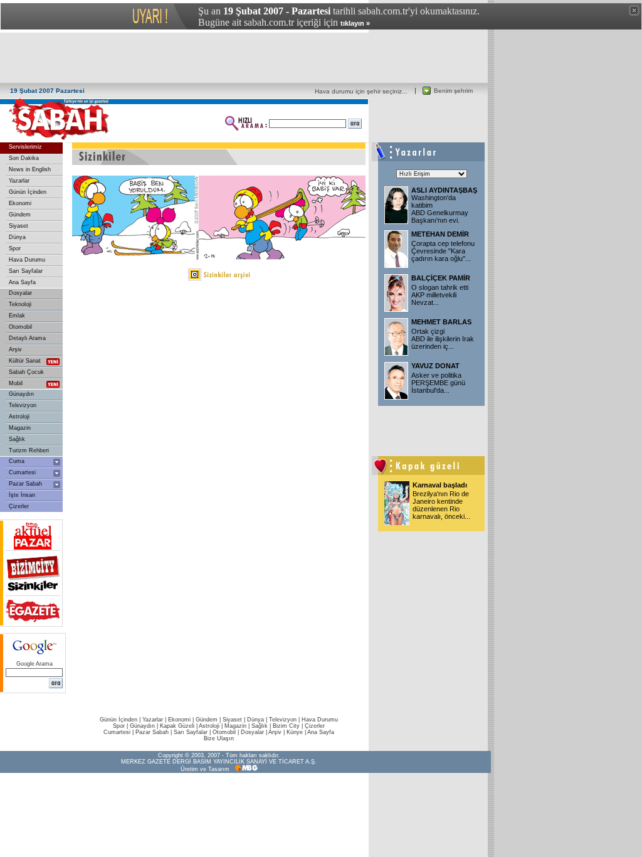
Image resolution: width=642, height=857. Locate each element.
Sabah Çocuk (26, 372)
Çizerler (19, 506)
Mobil (16, 383)
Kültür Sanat (25, 361)
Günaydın (21, 394)
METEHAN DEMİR (440, 234)
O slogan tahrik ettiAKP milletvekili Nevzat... (439, 295)
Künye (295, 732)
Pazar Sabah (25, 484)
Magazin (20, 428)
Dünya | (258, 719)
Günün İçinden (27, 192)
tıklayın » (355, 23)
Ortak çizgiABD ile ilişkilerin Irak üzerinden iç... (442, 338)
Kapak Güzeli (177, 726)
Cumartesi (22, 472)
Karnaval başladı (440, 485)
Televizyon (22, 405)
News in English (30, 169)
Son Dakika (24, 158)
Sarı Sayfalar (26, 271)
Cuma (16, 461)
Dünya (17, 237)
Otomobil (20, 327)
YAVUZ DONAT (435, 366)
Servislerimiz (25, 147)
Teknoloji (20, 304)
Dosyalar (20, 293)
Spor (15, 248)
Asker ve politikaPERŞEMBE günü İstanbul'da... (438, 382)
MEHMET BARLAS (441, 322)
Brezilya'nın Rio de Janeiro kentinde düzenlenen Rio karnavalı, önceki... (441, 505)
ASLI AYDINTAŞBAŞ (444, 190)
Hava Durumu (27, 260)
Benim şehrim (453, 90)
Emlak (17, 315)
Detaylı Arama (27, 338)
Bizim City (286, 726)
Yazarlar (19, 181)
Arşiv (15, 349)
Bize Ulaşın (219, 738)
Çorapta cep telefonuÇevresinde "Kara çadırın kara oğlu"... (443, 251)
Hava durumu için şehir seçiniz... (361, 91)
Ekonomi (20, 203)
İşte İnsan (22, 495)
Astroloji (19, 416)
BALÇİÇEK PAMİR (440, 278)
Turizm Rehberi (29, 450)
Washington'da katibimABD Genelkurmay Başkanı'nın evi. (439, 209)
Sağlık (17, 439)
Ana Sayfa (22, 282)
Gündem (20, 214)
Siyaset (18, 226)
